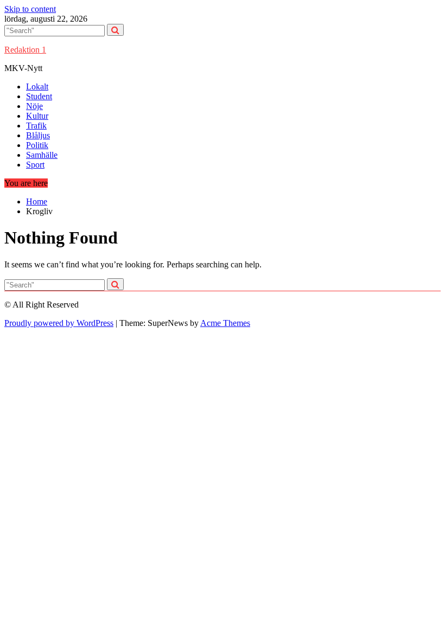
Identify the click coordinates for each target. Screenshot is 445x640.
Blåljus (38, 135)
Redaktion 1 (25, 49)
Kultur (37, 115)
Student (39, 96)
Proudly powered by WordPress (58, 323)
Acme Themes (225, 323)
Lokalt (37, 86)
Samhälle (42, 154)
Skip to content (30, 9)
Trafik (36, 125)
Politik (37, 145)
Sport (35, 164)
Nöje (34, 106)
